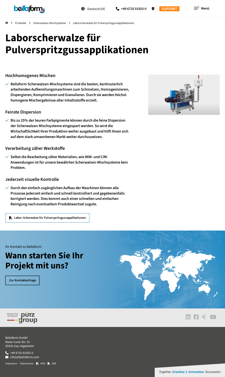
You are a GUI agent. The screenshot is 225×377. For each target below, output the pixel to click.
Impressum (11, 363)
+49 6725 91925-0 (133, 8)
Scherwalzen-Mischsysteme (49, 23)
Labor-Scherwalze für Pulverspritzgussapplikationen (50, 218)
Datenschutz (26, 363)
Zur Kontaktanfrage (22, 280)
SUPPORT (169, 8)
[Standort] (154, 8)
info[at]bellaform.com (24, 357)
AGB (42, 363)
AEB (54, 363)
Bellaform (6, 22)
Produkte (20, 23)
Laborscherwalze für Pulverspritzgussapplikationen (103, 23)
